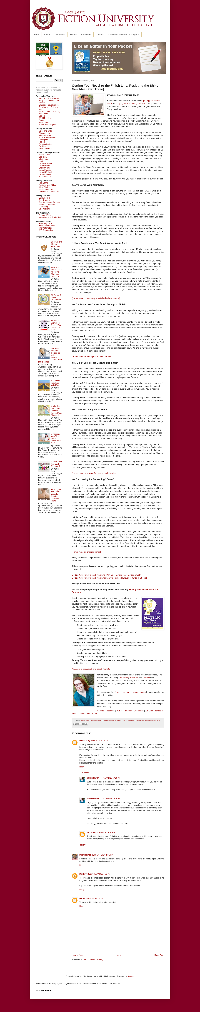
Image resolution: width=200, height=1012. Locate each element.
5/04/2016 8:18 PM (107, 832)
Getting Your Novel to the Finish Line (111, 720)
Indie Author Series (47, 226)
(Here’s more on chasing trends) (86, 552)
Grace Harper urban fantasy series (130, 692)
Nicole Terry (84, 741)
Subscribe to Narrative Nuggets (123, 34)
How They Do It (45, 223)
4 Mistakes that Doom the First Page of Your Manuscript (56, 410)
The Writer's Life (45, 228)
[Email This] (74, 724)
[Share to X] (80, 724)
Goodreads (139, 711)
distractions (85, 720)
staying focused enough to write (131, 103)
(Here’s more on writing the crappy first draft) (92, 356)
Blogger (131, 976)
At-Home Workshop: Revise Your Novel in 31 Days (56, 325)
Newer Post (77, 955)
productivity (139, 720)
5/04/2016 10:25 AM (111, 778)
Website (100, 711)
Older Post (158, 955)
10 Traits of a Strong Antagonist (56, 244)
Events (73, 34)
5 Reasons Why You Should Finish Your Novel (56, 438)
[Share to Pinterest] (86, 724)
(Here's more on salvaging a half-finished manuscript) (96, 298)
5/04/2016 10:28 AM (111, 799)
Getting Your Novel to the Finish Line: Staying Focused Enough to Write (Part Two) (109, 578)
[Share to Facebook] (83, 724)
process (131, 720)
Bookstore (86, 34)
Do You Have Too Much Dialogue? (56, 464)
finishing (93, 720)
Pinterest (128, 711)
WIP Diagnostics (46, 230)
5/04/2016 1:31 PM (105, 855)
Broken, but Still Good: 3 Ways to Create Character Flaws (56, 495)
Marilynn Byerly (86, 874)
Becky (82, 898)
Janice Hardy (93, 778)
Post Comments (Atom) (93, 959)
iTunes (82, 713)
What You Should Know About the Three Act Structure (56, 272)
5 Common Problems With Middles (56, 383)
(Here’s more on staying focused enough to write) (94, 473)
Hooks (41, 161)
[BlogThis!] (77, 724)
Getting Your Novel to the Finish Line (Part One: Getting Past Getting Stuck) (106, 575)
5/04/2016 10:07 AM (99, 741)
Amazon (149, 711)
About (47, 34)
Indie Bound (92, 713)
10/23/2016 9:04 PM (94, 898)
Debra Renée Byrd (87, 855)
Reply (81, 767)
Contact (100, 34)
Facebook (110, 711)
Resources (60, 34)
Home (36, 34)
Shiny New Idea (150, 720)
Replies (85, 772)
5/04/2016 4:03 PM (102, 874)
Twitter (119, 711)
